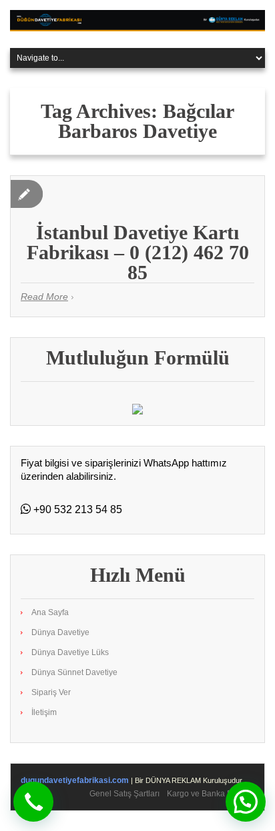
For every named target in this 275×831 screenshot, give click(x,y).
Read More (44, 296)
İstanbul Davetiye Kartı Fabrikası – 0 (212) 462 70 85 (138, 252)
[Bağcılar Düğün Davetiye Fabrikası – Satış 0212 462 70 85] (137, 20)
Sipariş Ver (51, 692)
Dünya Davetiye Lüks (70, 652)
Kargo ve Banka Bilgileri (210, 793)
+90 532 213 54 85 (76, 509)
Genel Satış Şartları (124, 793)
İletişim (44, 712)
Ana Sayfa (50, 612)
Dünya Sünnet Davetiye (74, 672)
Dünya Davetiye (60, 632)
